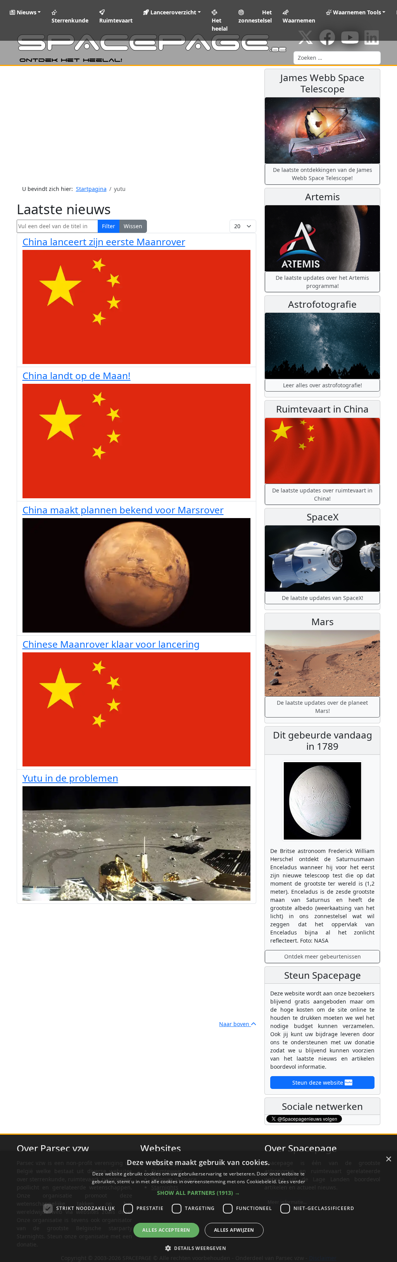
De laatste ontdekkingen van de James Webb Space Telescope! (322, 174)
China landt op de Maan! (76, 375)
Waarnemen (299, 20)
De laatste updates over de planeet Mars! (322, 706)
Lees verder (291, 1181)
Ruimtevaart (116, 20)
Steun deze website (318, 1082)
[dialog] (198, 1206)
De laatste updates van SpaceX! (322, 598)
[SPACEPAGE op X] (305, 41)
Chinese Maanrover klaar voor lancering (111, 644)
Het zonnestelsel (255, 16)
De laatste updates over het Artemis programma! (322, 281)
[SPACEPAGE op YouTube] (350, 41)
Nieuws (25, 12)
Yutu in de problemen (70, 777)
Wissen (133, 226)
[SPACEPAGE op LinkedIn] (371, 41)
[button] (198, 1193)
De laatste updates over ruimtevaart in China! (322, 494)
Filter (108, 226)
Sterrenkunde (70, 20)
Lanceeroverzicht (172, 12)
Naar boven (235, 1024)
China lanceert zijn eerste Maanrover (103, 241)
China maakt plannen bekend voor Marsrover (123, 509)
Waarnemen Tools (356, 12)
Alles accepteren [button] (166, 1230)
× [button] (388, 1159)
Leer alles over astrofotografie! (322, 385)
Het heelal (220, 24)
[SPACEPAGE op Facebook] (327, 41)
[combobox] (337, 57)
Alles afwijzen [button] (234, 1230)
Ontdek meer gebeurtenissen (322, 956)
